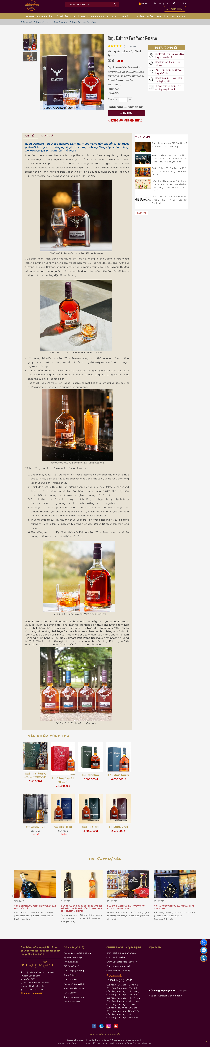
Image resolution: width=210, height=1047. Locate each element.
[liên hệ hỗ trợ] (203, 942)
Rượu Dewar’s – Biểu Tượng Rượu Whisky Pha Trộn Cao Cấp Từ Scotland (169, 199)
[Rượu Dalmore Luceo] (90, 757)
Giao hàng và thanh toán (118, 966)
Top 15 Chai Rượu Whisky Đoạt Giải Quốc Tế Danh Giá (173, 907)
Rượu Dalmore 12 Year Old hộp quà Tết (63, 780)
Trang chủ (27, 22)
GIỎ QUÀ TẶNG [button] (62, 16)
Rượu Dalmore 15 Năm (91, 826)
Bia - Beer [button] (96, 16)
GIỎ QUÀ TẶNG (71, 966)
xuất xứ (141, 212)
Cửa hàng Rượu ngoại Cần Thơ (121, 994)
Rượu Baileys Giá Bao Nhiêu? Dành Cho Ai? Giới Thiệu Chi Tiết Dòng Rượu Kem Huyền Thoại (169, 158)
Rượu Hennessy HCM (74, 997)
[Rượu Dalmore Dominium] (118, 757)
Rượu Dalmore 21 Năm (35, 826)
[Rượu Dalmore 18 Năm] (63, 808)
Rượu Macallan (71, 979)
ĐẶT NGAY (127, 113)
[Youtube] (116, 1026)
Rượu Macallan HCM (74, 988)
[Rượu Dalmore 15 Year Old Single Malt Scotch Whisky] (35, 756)
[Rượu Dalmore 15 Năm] (90, 808)
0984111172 (176, 9)
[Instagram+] (108, 1026)
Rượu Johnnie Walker (74, 984)
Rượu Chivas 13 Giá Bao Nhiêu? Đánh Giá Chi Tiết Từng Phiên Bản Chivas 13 (169, 171)
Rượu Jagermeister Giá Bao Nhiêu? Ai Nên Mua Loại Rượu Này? (169, 145)
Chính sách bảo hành (116, 957)
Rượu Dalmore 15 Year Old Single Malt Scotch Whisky (35, 775)
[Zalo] (101, 1026)
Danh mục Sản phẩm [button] (40, 16)
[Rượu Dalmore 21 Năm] (35, 808)
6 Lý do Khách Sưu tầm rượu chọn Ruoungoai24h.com (80, 907)
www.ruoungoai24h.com (41, 150)
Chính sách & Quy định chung (121, 953)
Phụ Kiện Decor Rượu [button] (119, 16)
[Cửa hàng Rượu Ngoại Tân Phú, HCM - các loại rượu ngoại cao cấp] (32, 5)
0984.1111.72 (29, 979)
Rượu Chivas (70, 975)
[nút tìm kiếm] (114, 4)
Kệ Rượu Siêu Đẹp (73, 957)
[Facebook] (94, 1026)
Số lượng (111, 98)
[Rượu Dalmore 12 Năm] (118, 808)
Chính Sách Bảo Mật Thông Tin (121, 961)
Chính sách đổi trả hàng (118, 970)
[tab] (30, 136)
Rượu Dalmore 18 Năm (63, 826)
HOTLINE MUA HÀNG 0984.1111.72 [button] (126, 120)
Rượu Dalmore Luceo (90, 775)
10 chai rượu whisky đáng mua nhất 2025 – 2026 (127, 907)
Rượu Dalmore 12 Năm (118, 826)
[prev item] (198, 896)
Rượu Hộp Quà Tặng (74, 970)
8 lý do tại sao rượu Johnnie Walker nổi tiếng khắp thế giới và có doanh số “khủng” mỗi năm (35, 908)
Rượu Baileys (70, 992)
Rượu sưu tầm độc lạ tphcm (78, 953)
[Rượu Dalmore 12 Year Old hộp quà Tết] (63, 758)
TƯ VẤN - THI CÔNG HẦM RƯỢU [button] (151, 16)
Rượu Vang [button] (80, 16)
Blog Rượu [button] (177, 16)
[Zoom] (100, 107)
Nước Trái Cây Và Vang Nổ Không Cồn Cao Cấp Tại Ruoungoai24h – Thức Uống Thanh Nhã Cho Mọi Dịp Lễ (169, 186)
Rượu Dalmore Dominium (118, 775)
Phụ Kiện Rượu (71, 961)
